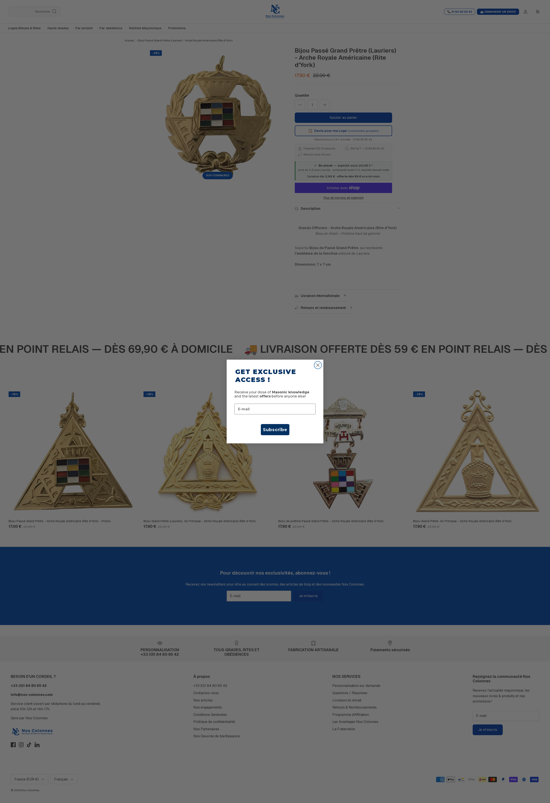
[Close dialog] (318, 365)
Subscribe (275, 429)
